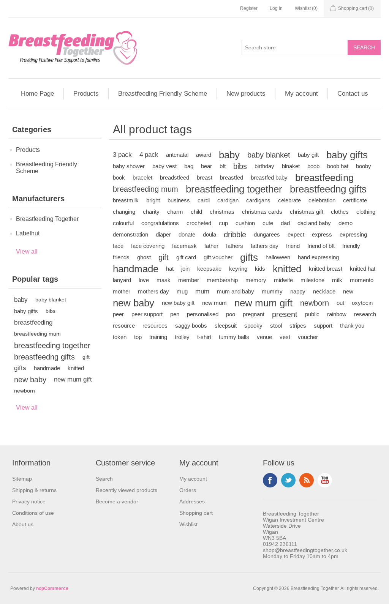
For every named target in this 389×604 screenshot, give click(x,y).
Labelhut (28, 233)
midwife (283, 280)
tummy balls (234, 337)
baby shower (129, 166)
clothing (365, 211)
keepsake (209, 268)
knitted (76, 368)
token (120, 337)
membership (222, 280)
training (158, 337)
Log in (276, 8)
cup (223, 223)
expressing (353, 234)
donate (187, 234)
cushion (245, 223)
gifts (20, 368)
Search (104, 479)
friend (293, 246)
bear (206, 166)
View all (27, 251)
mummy (272, 291)
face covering (147, 246)
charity (151, 211)
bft (223, 166)
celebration (321, 200)
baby (21, 299)
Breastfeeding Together (47, 219)
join (185, 268)
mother (121, 291)
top (138, 337)
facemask (184, 246)
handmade (47, 368)
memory (255, 280)
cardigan (228, 200)
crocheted (199, 223)
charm (175, 211)
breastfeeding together (52, 345)
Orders (187, 490)
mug (182, 291)
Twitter (288, 480)
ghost (144, 257)
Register (249, 8)
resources (155, 325)
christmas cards (262, 211)
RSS (306, 480)
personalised (202, 314)
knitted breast (325, 268)
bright (153, 200)
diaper (163, 234)
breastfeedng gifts (44, 357)
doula (209, 234)
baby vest (164, 166)
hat (170, 268)
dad (285, 223)
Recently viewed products (126, 490)
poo (230, 314)
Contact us (352, 93)
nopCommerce (52, 588)
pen (174, 314)
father (211, 246)
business (179, 200)
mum (202, 291)
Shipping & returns (34, 490)
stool (276, 325)
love (144, 280)
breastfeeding (33, 322)
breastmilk (126, 200)
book (119, 177)
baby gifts (26, 311)
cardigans (258, 200)
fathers (234, 246)
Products (86, 93)
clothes (340, 211)
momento (361, 280)
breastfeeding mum (37, 334)
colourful (123, 223)
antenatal (177, 154)
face (118, 246)
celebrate (289, 200)
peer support (147, 314)
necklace (324, 291)
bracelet (142, 177)
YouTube (325, 480)
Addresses (192, 501)
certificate (355, 200)
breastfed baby (269, 177)
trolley (182, 337)
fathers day (264, 246)
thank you (352, 325)
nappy (297, 291)
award (203, 154)
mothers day (153, 291)
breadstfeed (174, 177)
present (284, 314)
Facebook (270, 480)
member (188, 280)
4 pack (148, 154)
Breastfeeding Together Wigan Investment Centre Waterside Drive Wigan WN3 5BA (293, 526)
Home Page (37, 93)
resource (124, 325)
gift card (186, 257)
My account (301, 93)
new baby (30, 379)
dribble (235, 234)
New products (246, 93)
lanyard (122, 280)
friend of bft (321, 246)
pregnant (253, 314)
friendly (351, 246)
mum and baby (235, 291)
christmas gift (306, 211)
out (340, 303)
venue (264, 337)
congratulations (160, 223)
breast (204, 177)
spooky (253, 325)
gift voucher (218, 257)
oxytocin (362, 303)
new (348, 291)
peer (118, 314)
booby (363, 166)
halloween (278, 257)
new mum (214, 303)
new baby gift (178, 303)
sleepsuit (226, 325)
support (323, 325)
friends (121, 257)
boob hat (337, 166)
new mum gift (73, 379)
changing (124, 211)
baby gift (308, 154)
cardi (204, 200)
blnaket (291, 166)
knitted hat (362, 268)
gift (86, 357)
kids (260, 268)
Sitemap (22, 479)
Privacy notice (29, 501)
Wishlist (188, 524)
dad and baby (314, 223)
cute (267, 223)
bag (188, 166)
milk (337, 280)
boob (313, 166)
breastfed (231, 177)
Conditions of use (33, 513)
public (312, 314)
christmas (222, 211)
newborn (24, 391)
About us (22, 524)
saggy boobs (191, 325)
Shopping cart (196, 513)
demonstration (130, 234)
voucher (308, 337)
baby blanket (50, 300)
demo (345, 223)
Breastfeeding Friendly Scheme (162, 93)
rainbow (336, 314)
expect (296, 234)
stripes (297, 325)
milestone (312, 280)
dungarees (267, 234)
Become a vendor (117, 501)
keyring (238, 268)
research (365, 314)
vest (285, 337)
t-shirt (204, 337)
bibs (50, 311)
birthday (264, 166)
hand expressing (318, 257)
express (322, 234)
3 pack (122, 154)
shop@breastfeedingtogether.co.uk (305, 550)
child (196, 211)
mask (164, 280)
